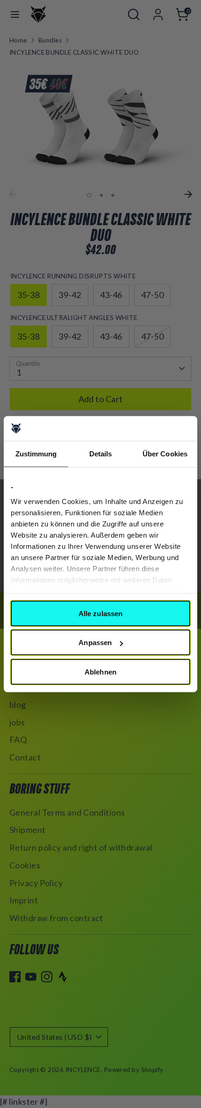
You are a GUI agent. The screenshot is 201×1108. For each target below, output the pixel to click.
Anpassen (95, 642)
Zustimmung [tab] (36, 453)
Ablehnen (100, 671)
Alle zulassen (100, 613)
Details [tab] (100, 453)
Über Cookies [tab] (165, 453)
